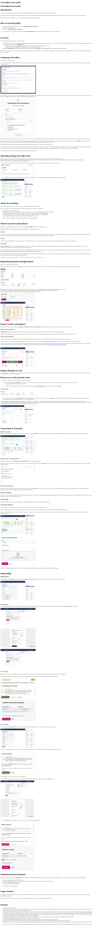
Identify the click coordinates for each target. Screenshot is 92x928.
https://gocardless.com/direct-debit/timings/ (58, 344)
